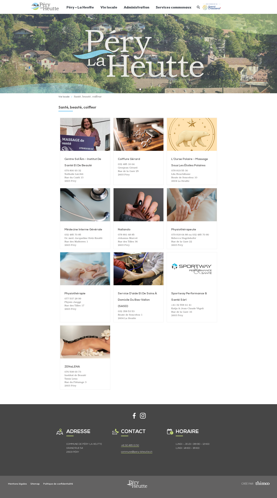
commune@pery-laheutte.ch (136, 452)
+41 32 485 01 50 (130, 445)
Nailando (124, 229)
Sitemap (35, 483)
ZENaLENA (72, 366)
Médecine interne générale (83, 229)
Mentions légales (17, 483)
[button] (198, 7)
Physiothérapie (75, 293)
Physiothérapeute (183, 229)
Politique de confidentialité (58, 483)
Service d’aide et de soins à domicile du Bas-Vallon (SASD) (137, 300)
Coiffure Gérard (129, 159)
